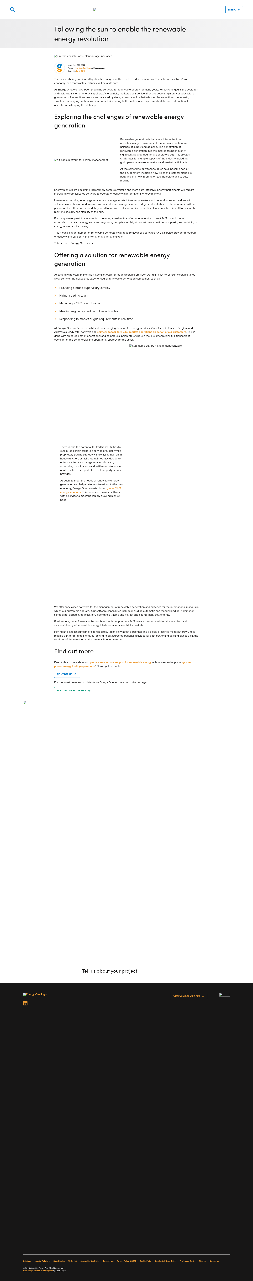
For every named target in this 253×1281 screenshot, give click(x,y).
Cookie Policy (146, 1261)
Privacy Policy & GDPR (126, 1261)
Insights (79, 68)
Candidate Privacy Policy (165, 1261)
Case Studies (59, 1261)
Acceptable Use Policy (90, 1261)
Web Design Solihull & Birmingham (38, 1270)
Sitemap (202, 1261)
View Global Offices (186, 996)
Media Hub (72, 1261)
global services (99, 662)
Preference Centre (188, 1261)
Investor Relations (42, 1261)
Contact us (64, 674)
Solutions (87, 68)
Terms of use (108, 1261)
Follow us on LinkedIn (71, 690)
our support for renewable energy (130, 662)
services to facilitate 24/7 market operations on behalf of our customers (141, 332)
